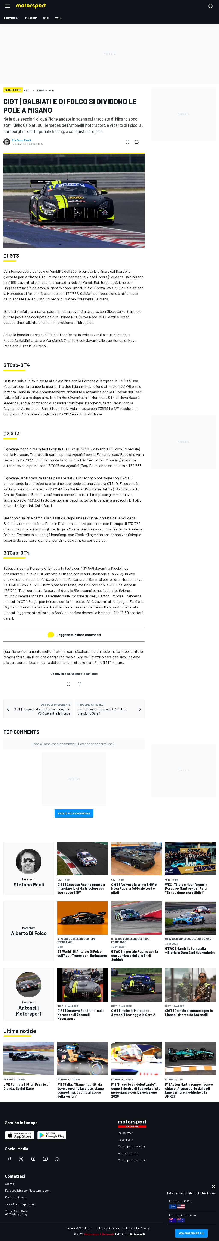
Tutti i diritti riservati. (130, 1234)
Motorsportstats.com (132, 1160)
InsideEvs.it (125, 1132)
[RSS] (57, 1159)
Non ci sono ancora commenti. (74, 744)
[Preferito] (127, 142)
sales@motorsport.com (20, 1204)
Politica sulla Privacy (136, 1228)
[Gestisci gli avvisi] (79, 684)
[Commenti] (138, 142)
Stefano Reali (21, 140)
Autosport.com (128, 1153)
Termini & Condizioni (79, 1228)
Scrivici (10, 1183)
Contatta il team (16, 1197)
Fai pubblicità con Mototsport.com (27, 1190)
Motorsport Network (99, 1234)
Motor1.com (125, 1139)
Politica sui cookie (107, 1228)
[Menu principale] (7, 6)
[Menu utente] (210, 6)
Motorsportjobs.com (131, 1146)
